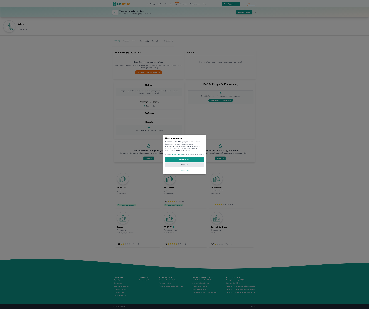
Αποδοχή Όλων (184, 159)
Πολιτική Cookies (177, 154)
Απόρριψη (184, 165)
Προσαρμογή (184, 170)
